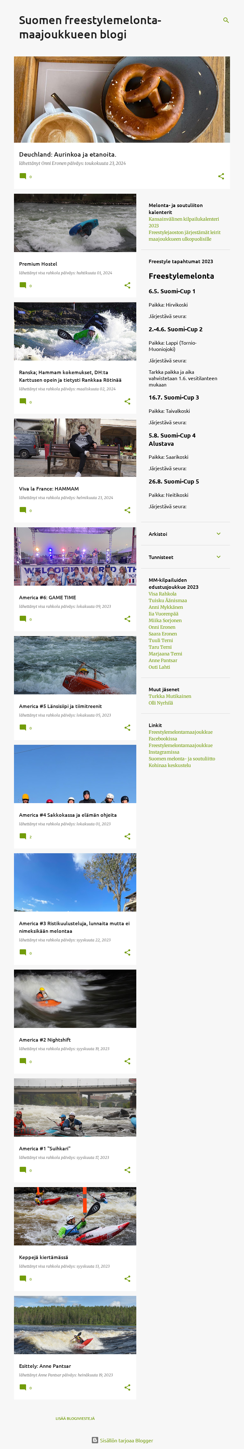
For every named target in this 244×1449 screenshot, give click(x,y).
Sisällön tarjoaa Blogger (126, 1440)
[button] (221, 176)
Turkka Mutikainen (170, 696)
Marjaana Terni (165, 654)
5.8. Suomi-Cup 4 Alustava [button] (172, 439)
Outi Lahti (159, 667)
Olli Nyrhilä (161, 703)
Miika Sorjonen (165, 620)
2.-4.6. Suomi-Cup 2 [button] (176, 329)
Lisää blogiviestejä (75, 1418)
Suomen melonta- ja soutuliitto (182, 759)
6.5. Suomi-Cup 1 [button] (172, 291)
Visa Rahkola (163, 594)
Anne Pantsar (163, 660)
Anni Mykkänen (166, 607)
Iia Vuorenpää (164, 614)
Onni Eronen (162, 627)
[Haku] (226, 20)
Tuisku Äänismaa (168, 600)
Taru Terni (160, 647)
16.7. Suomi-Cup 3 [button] (174, 397)
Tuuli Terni (161, 640)
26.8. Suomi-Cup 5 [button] (174, 481)
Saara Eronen (163, 634)
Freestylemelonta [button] (181, 276)
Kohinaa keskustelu (170, 765)
